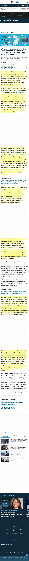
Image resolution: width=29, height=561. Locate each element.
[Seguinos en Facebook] (10, 552)
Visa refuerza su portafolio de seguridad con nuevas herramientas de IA (19, 459)
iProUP (4, 62)
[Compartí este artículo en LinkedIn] (9, 67)
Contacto (14, 536)
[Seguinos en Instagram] (6, 552)
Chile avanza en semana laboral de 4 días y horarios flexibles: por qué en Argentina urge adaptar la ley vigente (14, 181)
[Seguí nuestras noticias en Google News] (27, 67)
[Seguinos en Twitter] (18, 552)
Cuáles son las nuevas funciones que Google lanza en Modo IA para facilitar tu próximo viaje (19, 453)
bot (13, 404)
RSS (14, 540)
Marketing (12, 74)
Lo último (7, 529)
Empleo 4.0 (7, 533)
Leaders (7, 536)
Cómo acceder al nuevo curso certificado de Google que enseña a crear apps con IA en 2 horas (19, 447)
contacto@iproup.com (6, 546)
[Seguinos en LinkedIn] (14, 552)
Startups (21, 533)
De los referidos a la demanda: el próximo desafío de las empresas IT (11, 514)
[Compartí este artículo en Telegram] (12, 67)
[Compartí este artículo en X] (5, 67)
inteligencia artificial (8, 402)
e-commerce (19, 402)
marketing (11, 85)
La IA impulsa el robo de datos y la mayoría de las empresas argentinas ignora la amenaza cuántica (19, 440)
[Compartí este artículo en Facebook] (2, 67)
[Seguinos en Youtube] (22, 552)
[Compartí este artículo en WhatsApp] (7, 67)
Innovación (14, 533)
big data (4, 404)
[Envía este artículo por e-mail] (14, 67)
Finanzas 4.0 (21, 529)
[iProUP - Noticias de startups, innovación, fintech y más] (14, 2)
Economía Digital (14, 530)
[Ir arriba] (27, 555)
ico (9, 404)
